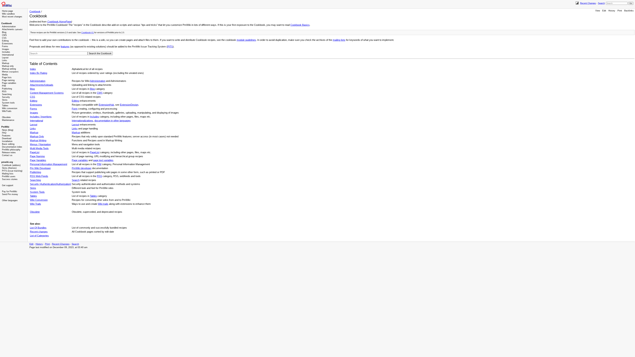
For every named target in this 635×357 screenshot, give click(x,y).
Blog (4, 32)
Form (75, 108)
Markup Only (37, 136)
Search (601, 3)
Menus (10, 71)
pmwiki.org (7, 162)
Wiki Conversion (39, 199)
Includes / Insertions (41, 116)
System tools (8, 102)
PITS (170, 46)
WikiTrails (6, 111)
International (8, 55)
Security (6, 97)
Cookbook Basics (300, 24)
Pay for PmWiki (9, 191)
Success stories (10, 179)
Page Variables (38, 160)
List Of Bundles (38, 227)
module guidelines (246, 40)
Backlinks (629, 10)
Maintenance (8, 120)
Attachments (12, 29)
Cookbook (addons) (11, 165)
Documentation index (12, 147)
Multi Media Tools (39, 148)
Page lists (7, 77)
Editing (5, 41)
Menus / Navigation (40, 144)
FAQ (4, 133)
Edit (604, 10)
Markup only (8, 66)
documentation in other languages (112, 120)
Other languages (10, 200)
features (65, 46)
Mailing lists (7, 173)
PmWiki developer (81, 168)
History (611, 10)
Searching (7, 94)
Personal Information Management (48, 164)
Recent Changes (588, 3)
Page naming (8, 80)
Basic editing (8, 144)
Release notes (9, 152)
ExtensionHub (106, 104)
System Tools (37, 192)
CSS (4, 38)
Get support (7, 185)
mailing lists (339, 40)
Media (5, 74)
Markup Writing (38, 140)
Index (33, 69)
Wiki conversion (9, 108)
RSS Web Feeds (39, 176)
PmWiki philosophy (11, 149)
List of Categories (39, 235)
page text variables (103, 160)
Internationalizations (82, 120)
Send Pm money (10, 194)
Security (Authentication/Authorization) (50, 184)
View (597, 10)
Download (6, 138)
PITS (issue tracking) (12, 171)
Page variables (9, 83)
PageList (34, 152)
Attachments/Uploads (41, 84)
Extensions (7, 43)
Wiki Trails (35, 203)
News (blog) (7, 130)
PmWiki (5, 127)
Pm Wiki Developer (40, 168)
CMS (4, 35)
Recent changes (39, 231)
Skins (4, 100)
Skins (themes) (9, 168)
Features (6, 135)
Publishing (7, 88)
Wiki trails (103, 203)
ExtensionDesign (129, 104)
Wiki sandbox (8, 14)
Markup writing (9, 69)
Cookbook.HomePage (59, 21)
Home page (7, 11)
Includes (6, 52)
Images (5, 49)
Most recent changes (12, 16)
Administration (9, 26)
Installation (7, 141)
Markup (5, 63)
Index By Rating (38, 73)
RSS (4, 91)
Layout (5, 57)
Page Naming (37, 156)
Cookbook (6, 23)
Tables (5, 105)
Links (4, 60)
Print (619, 10)
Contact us (7, 155)
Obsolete (6, 117)
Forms (5, 46)
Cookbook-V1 (87, 32)
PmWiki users (8, 176)
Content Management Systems (47, 92)
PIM (4, 86)
